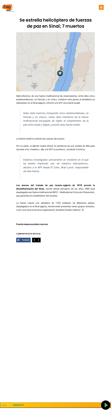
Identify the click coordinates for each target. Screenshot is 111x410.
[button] (101, 7)
